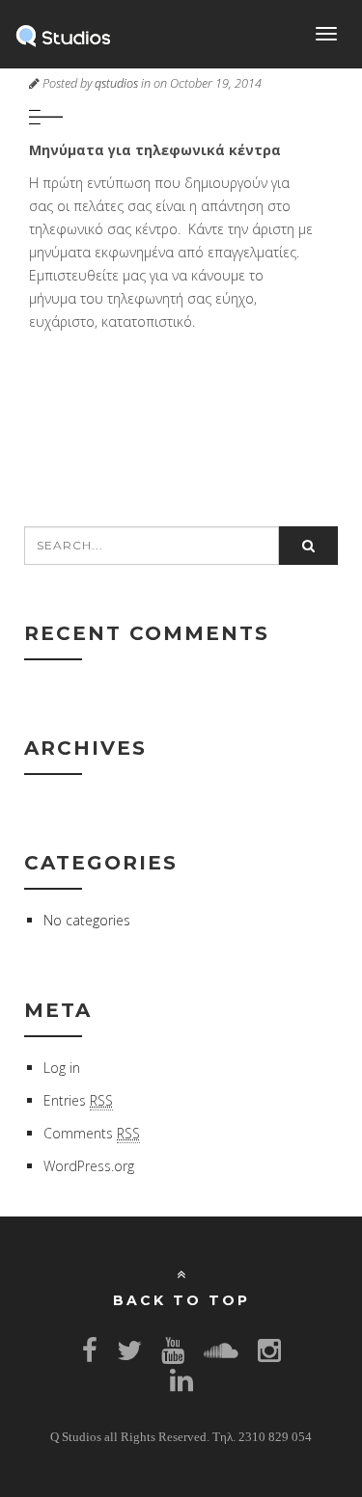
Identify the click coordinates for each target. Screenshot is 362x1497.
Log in (61, 1067)
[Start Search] (308, 545)
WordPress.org (88, 1166)
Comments (91, 1133)
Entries (78, 1100)
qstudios (116, 83)
